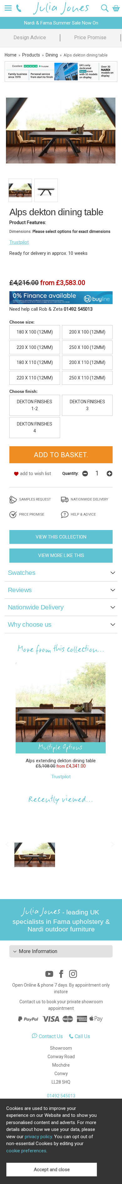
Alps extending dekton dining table (61, 760)
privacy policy (38, 1136)
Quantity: (70, 473)
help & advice (83, 514)
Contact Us (51, 1036)
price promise (31, 514)
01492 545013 (61, 1095)
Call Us (82, 1036)
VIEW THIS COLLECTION (61, 537)
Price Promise (90, 37)
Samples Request (34, 499)
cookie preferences (26, 1151)
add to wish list (35, 473)
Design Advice (29, 37)
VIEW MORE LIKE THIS (61, 555)
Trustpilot (19, 242)
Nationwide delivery (89, 499)
